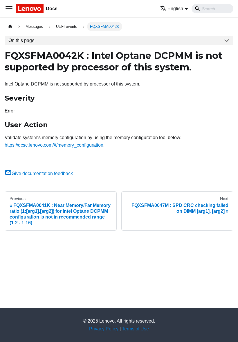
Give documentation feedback (42, 173)
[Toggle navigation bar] (9, 8)
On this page (21, 40)
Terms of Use (135, 328)
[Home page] (10, 26)
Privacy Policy (103, 328)
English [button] (175, 8)
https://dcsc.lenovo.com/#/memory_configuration (54, 145)
